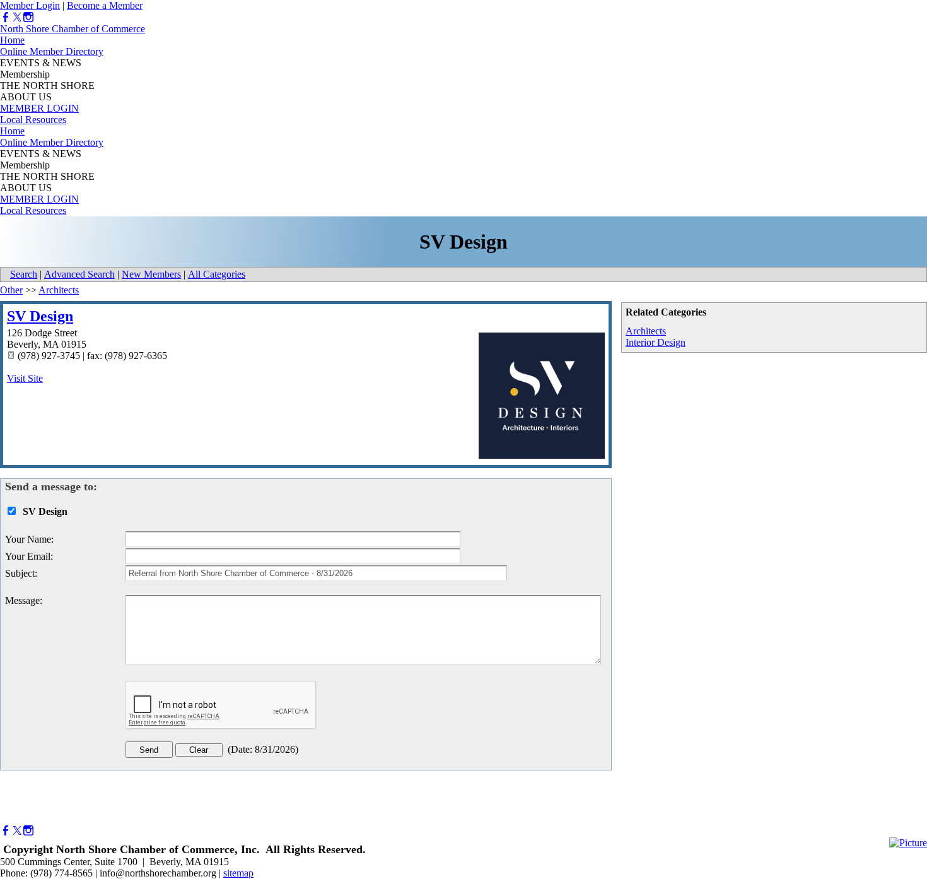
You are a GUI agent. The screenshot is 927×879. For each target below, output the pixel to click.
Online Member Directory (51, 51)
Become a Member (105, 5)
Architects (646, 331)
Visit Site (25, 378)
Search (23, 274)
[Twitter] (17, 17)
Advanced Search (79, 274)
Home (12, 40)
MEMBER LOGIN (39, 108)
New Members (151, 274)
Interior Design (655, 342)
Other (11, 290)
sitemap (238, 873)
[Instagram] (28, 17)
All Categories (216, 274)
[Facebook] (6, 17)
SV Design (40, 316)
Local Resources (33, 119)
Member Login (30, 5)
